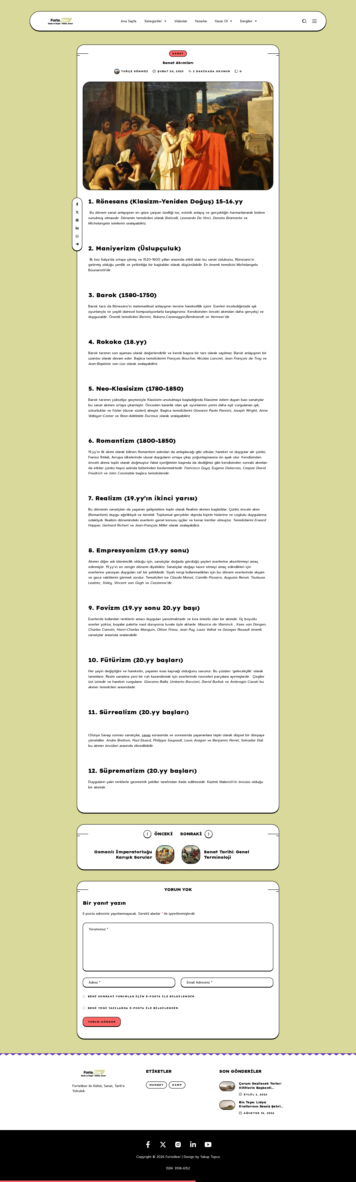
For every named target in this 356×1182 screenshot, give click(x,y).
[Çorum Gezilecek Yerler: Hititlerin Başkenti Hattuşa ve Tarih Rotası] (227, 1086)
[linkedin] (193, 1144)
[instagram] (178, 1144)
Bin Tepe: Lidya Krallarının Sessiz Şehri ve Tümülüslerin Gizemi (260, 1106)
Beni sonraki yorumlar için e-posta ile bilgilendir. (142, 996)
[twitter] (163, 1144)
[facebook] (148, 1144)
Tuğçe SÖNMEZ (134, 71)
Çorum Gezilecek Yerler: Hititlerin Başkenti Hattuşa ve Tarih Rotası (260, 1088)
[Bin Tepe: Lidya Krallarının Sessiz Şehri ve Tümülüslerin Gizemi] (227, 1105)
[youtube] (208, 1144)
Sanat (178, 53)
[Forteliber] (60, 21)
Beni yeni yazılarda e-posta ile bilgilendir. (133, 1008)
